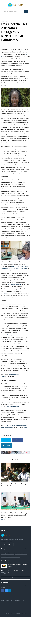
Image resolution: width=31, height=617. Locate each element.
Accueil (2, 600)
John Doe (23, 44)
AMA (23, 600)
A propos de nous (6, 544)
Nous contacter (17, 600)
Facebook (18, 440)
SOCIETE (11, 553)
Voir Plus (27, 548)
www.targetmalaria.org (13, 406)
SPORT (2, 519)
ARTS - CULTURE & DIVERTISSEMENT (8, 488)
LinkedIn (7, 445)
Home (2, 21)
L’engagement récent (13, 335)
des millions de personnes (14, 284)
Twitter (7, 440)
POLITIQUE (4, 553)
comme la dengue (7, 293)
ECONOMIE (18, 553)
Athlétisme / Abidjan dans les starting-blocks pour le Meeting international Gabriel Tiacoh (14, 515)
